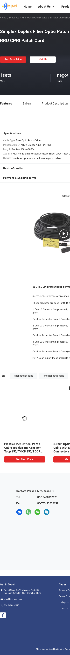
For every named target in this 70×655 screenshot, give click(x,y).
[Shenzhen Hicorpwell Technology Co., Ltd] (10, 6)
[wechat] (37, 512)
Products (14, 17)
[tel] (56, 512)
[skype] (46, 512)
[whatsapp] (28, 512)
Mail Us (43, 59)
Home (3, 17)
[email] (19, 512)
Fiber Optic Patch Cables (34, 17)
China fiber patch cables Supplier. (50, 649)
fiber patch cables (23, 375)
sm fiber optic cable (53, 375)
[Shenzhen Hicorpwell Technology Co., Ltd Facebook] (3, 615)
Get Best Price (13, 59)
